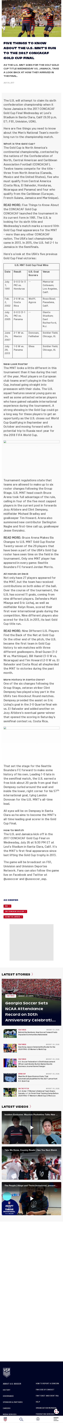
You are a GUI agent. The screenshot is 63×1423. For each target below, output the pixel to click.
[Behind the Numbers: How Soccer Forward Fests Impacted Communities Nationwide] (10, 1033)
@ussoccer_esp (35, 879)
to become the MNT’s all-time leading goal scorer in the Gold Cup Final (30, 819)
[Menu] (56, 1418)
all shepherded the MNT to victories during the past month (31, 668)
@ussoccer (11, 879)
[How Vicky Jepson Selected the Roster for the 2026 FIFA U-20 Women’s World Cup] (10, 1048)
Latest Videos (15, 1106)
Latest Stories (16, 974)
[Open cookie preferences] (56, 1411)
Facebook (19, 874)
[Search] (21, 1419)
